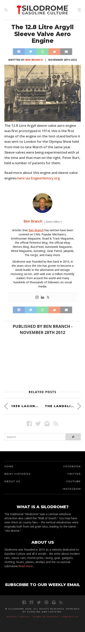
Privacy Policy (18, 616)
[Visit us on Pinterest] (46, 602)
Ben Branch (34, 60)
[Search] (73, 436)
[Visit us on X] (38, 423)
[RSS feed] (6, 10)
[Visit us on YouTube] (31, 602)
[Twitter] (48, 297)
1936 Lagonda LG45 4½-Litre (25, 406)
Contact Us (70, 616)
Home (9, 466)
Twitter (74, 473)
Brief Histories (17, 473)
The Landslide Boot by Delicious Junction (63, 406)
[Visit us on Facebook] (29, 423)
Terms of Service (46, 616)
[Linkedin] (42, 297)
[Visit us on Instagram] (47, 423)
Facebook (72, 466)
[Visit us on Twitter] (39, 602)
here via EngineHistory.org (38, 178)
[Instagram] (37, 297)
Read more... (26, 566)
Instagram (72, 488)
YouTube (73, 481)
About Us (12, 481)
